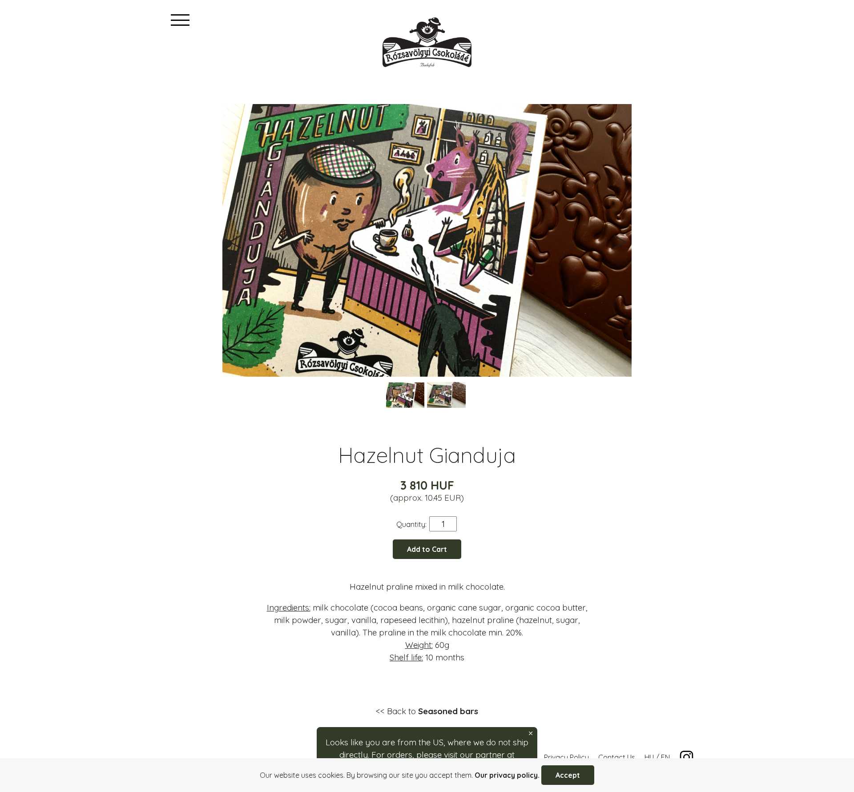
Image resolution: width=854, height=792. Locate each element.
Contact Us (616, 757)
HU (649, 757)
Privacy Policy (566, 757)
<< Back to (427, 711)
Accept (568, 775)
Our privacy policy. (507, 775)
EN (665, 757)
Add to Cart (427, 549)
